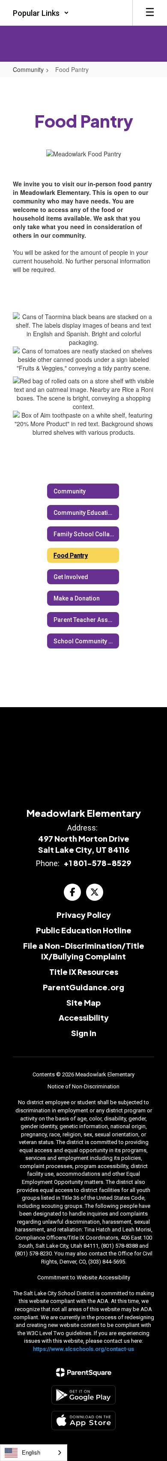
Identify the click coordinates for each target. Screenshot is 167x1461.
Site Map (83, 1002)
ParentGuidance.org (83, 987)
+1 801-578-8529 (97, 863)
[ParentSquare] (83, 1372)
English (31, 1452)
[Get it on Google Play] (83, 1394)
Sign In (83, 1033)
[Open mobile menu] (150, 13)
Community (28, 69)
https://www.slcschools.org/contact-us (83, 1349)
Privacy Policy (84, 915)
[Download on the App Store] (83, 1420)
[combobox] (33, 1452)
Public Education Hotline (83, 930)
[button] (41, 13)
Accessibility (84, 1017)
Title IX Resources (83, 972)
